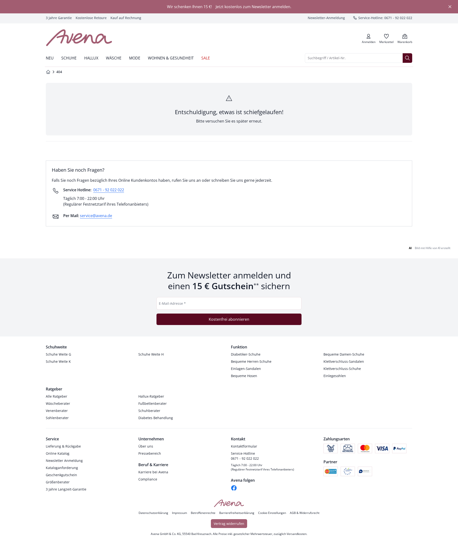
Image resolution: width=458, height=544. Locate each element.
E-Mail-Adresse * (172, 303)
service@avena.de (96, 215)
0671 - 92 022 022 (108, 189)
